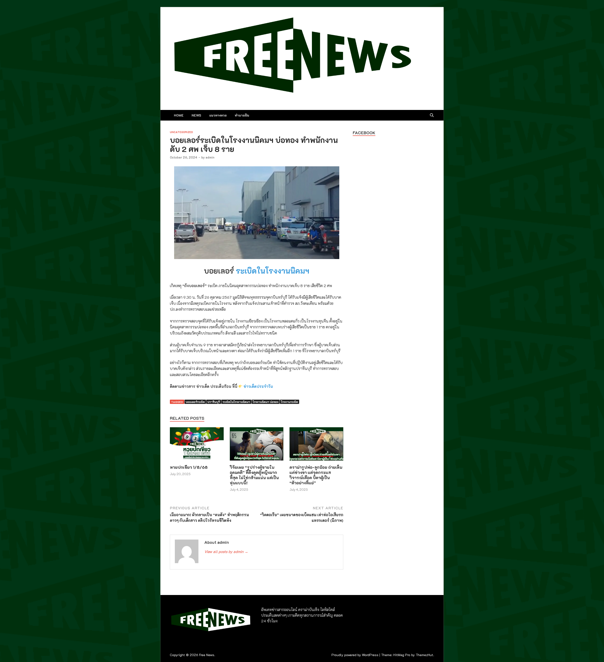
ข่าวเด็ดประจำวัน (258, 386)
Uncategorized (181, 132)
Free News (206, 655)
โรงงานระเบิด (289, 402)
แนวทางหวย (218, 115)
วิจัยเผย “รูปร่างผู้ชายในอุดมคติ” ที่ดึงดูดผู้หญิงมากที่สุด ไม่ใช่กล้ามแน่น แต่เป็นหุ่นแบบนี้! (254, 475)
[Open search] (431, 115)
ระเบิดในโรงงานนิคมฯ (272, 271)
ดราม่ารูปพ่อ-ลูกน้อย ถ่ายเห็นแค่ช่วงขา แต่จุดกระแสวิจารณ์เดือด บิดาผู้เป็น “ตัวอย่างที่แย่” (315, 475)
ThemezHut (424, 655)
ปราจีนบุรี (213, 402)
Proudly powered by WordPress (354, 655)
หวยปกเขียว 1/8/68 (189, 467)
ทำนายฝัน (242, 115)
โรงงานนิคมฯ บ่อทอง (265, 402)
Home (179, 115)
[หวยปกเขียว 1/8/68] (197, 445)
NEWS (196, 115)
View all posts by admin (226, 551)
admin (210, 157)
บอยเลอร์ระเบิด (195, 402)
